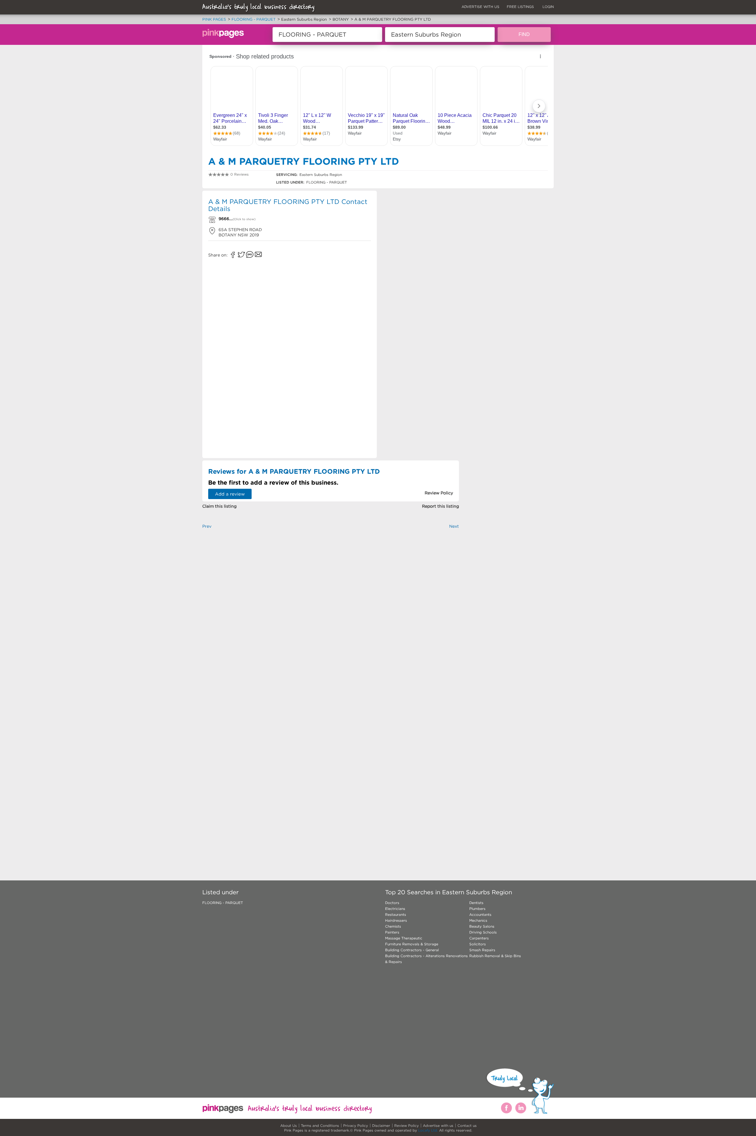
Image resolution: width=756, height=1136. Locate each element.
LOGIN (548, 7)
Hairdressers (396, 920)
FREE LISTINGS (520, 7)
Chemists (393, 926)
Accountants (480, 914)
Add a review (230, 493)
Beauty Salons (481, 926)
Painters (392, 932)
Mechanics (478, 920)
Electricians (395, 909)
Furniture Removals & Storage (411, 944)
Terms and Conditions (320, 1125)
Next (454, 526)
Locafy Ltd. (428, 1130)
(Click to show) (244, 219)
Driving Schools (483, 932)
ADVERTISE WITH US (480, 7)
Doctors (392, 903)
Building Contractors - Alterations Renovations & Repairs (426, 959)
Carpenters (479, 938)
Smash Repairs (482, 950)
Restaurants (395, 914)
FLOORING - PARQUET (222, 903)
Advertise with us (438, 1125)
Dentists (476, 903)
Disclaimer (381, 1125)
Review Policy (406, 1125)
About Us (288, 1125)
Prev (206, 526)
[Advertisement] (420, 233)
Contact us (467, 1125)
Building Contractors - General (412, 950)
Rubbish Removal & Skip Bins (495, 956)
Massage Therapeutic (403, 938)
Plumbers (477, 909)
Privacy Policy (355, 1125)
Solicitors (477, 944)
